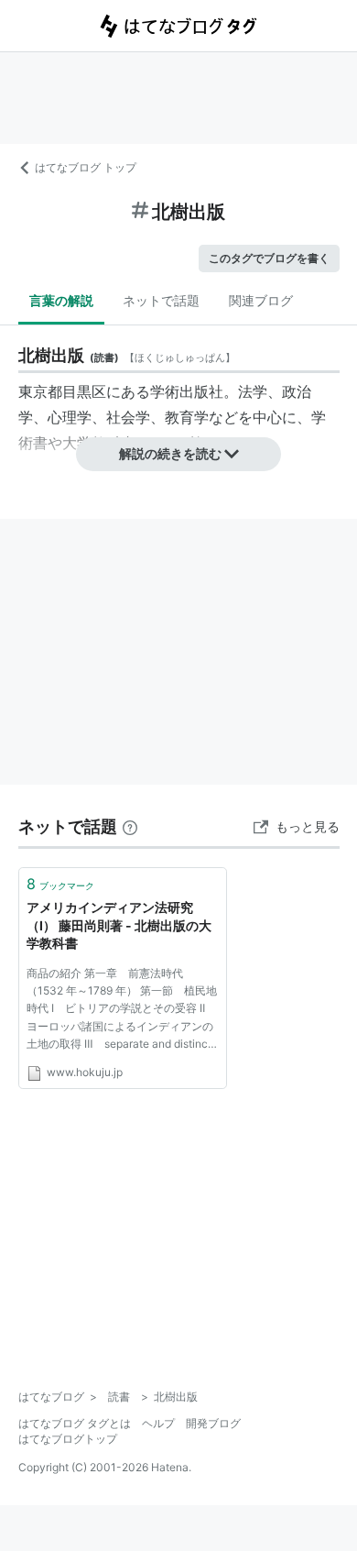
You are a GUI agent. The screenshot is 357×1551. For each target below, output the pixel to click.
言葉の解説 (61, 300)
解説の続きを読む (170, 453)
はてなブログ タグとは (74, 1423)
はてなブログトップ (67, 1439)
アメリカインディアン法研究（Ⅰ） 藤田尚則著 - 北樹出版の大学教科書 (119, 925)
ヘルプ (158, 1423)
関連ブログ (261, 300)
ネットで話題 (161, 300)
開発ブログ (213, 1423)
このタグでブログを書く (269, 258)
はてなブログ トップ (85, 167)
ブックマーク (60, 883)
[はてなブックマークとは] (130, 826)
